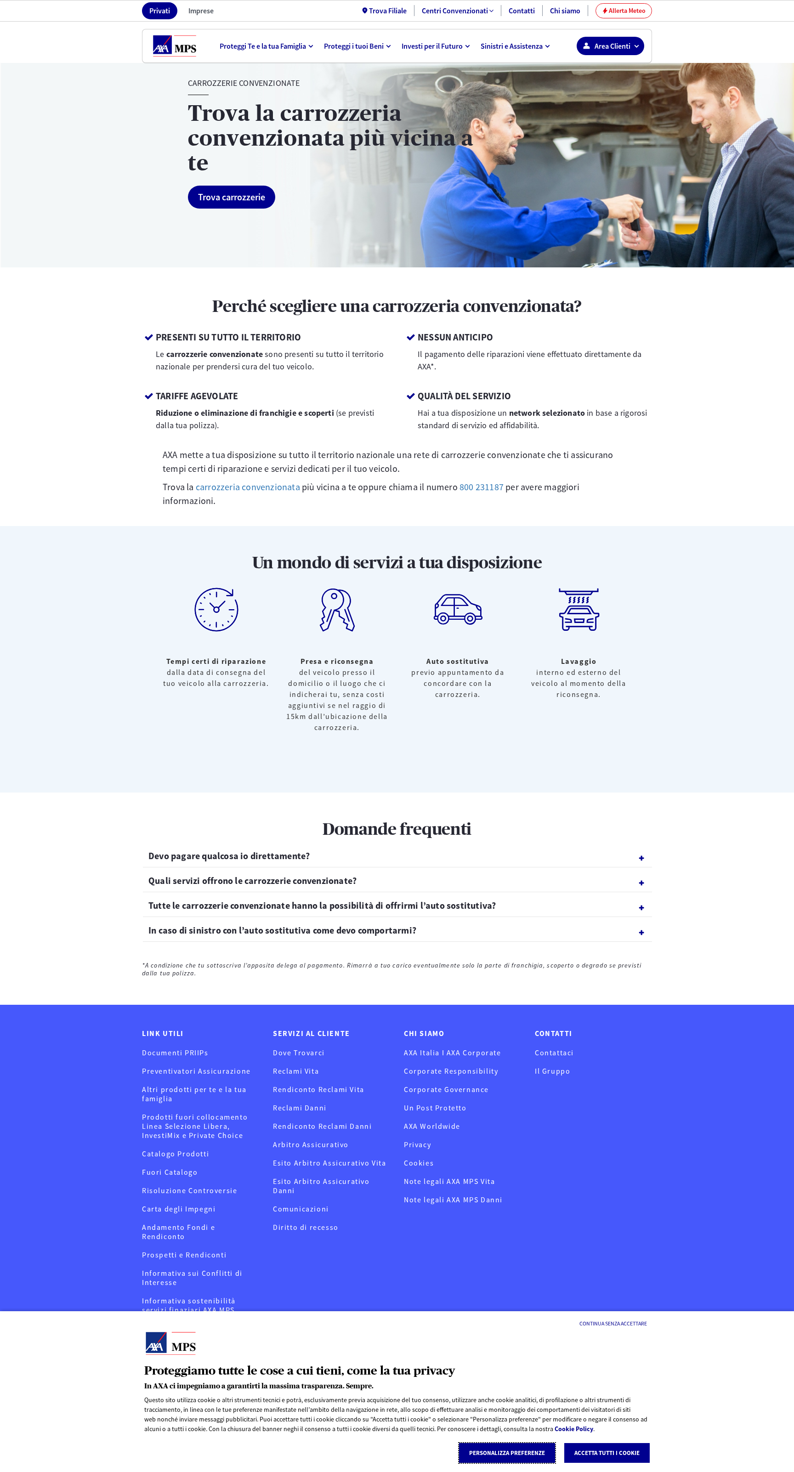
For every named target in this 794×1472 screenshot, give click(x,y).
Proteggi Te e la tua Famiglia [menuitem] (263, 46)
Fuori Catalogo (170, 1172)
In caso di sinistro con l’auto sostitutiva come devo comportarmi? (282, 930)
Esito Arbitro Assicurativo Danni (321, 1186)
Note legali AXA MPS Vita (449, 1181)
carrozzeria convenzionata (248, 487)
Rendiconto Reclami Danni (322, 1126)
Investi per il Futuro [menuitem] (432, 46)
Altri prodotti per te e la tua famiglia (194, 1094)
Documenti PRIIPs (175, 1052)
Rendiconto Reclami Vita (318, 1089)
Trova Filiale (388, 10)
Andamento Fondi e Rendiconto (178, 1232)
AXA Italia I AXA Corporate (452, 1052)
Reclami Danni (300, 1107)
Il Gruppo (552, 1071)
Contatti (522, 10)
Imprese (201, 10)
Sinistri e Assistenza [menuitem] (512, 46)
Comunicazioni (301, 1208)
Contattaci (554, 1052)
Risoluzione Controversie (189, 1190)
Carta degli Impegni (179, 1208)
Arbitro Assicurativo (311, 1144)
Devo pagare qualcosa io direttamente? (229, 855)
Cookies (419, 1162)
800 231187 (481, 487)
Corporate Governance (446, 1089)
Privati (159, 10)
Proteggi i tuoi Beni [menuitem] (354, 46)
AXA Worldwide (432, 1126)
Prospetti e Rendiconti (184, 1254)
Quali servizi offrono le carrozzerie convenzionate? (252, 880)
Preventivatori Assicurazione (196, 1071)
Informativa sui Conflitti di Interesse (192, 1277)
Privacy (417, 1144)
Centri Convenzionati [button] (455, 10)
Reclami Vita (296, 1071)
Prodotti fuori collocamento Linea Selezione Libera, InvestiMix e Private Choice (195, 1126)
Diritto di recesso (306, 1227)
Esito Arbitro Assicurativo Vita (329, 1162)
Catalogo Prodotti (175, 1153)
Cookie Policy (574, 1429)
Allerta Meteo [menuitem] (624, 10)
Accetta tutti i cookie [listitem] (607, 1453)
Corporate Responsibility (451, 1071)
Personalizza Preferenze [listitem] (507, 1453)
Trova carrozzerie (231, 197)
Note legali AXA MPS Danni (453, 1199)
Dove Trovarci (299, 1052)
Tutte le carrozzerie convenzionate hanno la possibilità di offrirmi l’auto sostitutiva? (322, 905)
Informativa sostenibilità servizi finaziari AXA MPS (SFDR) (189, 1310)
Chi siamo (565, 10)
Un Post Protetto (435, 1107)
